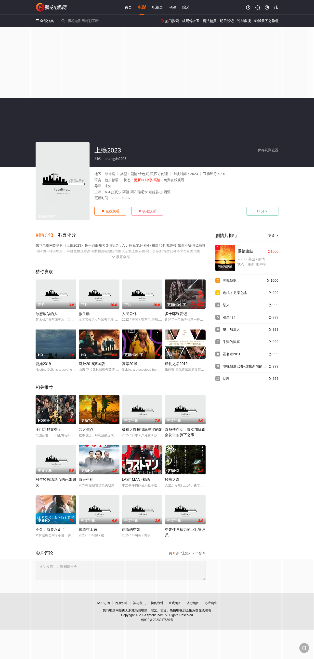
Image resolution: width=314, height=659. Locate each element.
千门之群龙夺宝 (48, 429)
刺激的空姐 (131, 529)
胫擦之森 (172, 479)
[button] (47, 235)
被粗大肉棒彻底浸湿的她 (142, 429)
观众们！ (229, 317)
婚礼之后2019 (176, 364)
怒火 (226, 305)
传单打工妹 (88, 529)
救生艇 (84, 314)
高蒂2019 (129, 364)
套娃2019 (43, 364)
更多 (273, 236)
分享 (262, 211)
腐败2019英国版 (92, 364)
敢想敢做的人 (47, 314)
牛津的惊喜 (231, 342)
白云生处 (86, 479)
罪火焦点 (86, 429)
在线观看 (110, 211)
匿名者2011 (231, 354)
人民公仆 (129, 314)
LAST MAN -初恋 (136, 479)
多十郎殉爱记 (176, 314)
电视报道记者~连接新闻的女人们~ (249, 366)
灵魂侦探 (229, 280)
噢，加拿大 (231, 329)
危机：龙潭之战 (235, 293)
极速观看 (147, 211)
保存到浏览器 (268, 150)
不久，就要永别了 (50, 529)
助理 (226, 378)
